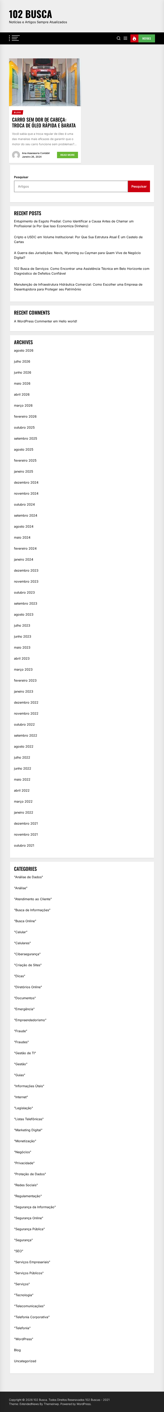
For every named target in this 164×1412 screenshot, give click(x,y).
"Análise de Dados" (28, 877)
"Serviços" (22, 1284)
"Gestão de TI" (25, 1053)
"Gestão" (20, 1064)
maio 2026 (22, 383)
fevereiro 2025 (25, 460)
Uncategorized (25, 1361)
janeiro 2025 (23, 471)
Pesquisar (21, 177)
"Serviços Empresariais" (32, 1262)
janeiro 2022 (23, 812)
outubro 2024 (24, 504)
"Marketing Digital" (28, 1130)
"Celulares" (22, 943)
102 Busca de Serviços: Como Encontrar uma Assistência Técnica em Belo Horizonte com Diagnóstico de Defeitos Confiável (81, 271)
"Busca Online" (25, 921)
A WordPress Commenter (33, 321)
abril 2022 (22, 790)
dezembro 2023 (26, 570)
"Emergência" (24, 1009)
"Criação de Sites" (28, 965)
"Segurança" (23, 1240)
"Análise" (20, 888)
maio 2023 (22, 647)
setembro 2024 (25, 515)
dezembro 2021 (26, 823)
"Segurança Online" (28, 1218)
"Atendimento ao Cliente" (33, 899)
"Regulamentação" (28, 1196)
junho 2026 (22, 372)
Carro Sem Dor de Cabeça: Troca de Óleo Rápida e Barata (44, 122)
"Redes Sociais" (26, 1185)
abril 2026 (22, 394)
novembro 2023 (26, 581)
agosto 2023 (23, 614)
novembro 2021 (26, 834)
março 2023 (23, 669)
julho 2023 (22, 625)
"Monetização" (25, 1141)
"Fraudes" (21, 1042)
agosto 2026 (23, 350)
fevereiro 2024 (25, 548)
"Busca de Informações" (32, 910)
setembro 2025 (25, 438)
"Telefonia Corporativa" (32, 1317)
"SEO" (18, 1251)
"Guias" (19, 1075)
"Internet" (21, 1097)
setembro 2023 (25, 603)
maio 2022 (22, 779)
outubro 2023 (24, 592)
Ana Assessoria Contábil (36, 153)
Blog (17, 1350)
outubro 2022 (24, 724)
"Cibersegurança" (27, 954)
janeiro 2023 (23, 691)
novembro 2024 (26, 493)
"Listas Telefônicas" (29, 1119)
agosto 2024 (23, 526)
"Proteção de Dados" (30, 1174)
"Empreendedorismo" (30, 1020)
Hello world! (68, 321)
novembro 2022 (26, 713)
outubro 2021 (24, 845)
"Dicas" (19, 976)
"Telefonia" (22, 1328)
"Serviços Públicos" (29, 1273)
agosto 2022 (23, 746)
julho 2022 (22, 757)
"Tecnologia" (23, 1295)
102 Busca (30, 14)
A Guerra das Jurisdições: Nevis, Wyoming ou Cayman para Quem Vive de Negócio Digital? (77, 255)
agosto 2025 (23, 449)
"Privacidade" (24, 1163)
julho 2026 (22, 361)
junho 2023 (22, 636)
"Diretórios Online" (28, 987)
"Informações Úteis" (29, 1086)
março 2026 (23, 405)
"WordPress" (23, 1339)
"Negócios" (22, 1152)
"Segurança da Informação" (35, 1207)
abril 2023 (22, 658)
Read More (67, 154)
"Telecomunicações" (29, 1306)
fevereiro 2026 (25, 416)
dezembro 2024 (26, 482)
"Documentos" (25, 998)
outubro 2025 (24, 427)
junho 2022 (22, 768)
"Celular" (20, 932)
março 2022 (23, 801)
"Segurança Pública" (29, 1229)
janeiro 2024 (23, 559)
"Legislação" (23, 1108)
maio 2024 (22, 537)
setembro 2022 (25, 735)
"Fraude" (20, 1031)
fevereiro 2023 (25, 680)
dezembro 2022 (26, 702)
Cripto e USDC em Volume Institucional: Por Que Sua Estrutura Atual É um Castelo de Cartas (78, 239)
